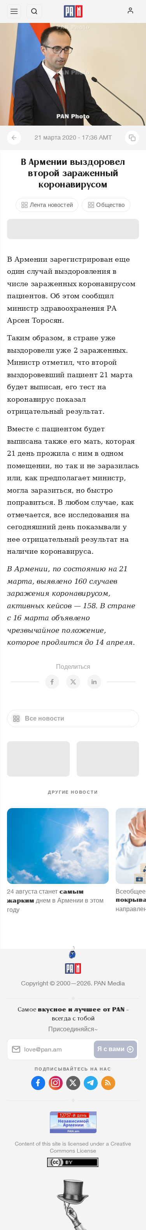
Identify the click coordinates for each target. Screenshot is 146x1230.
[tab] (57, 1183)
